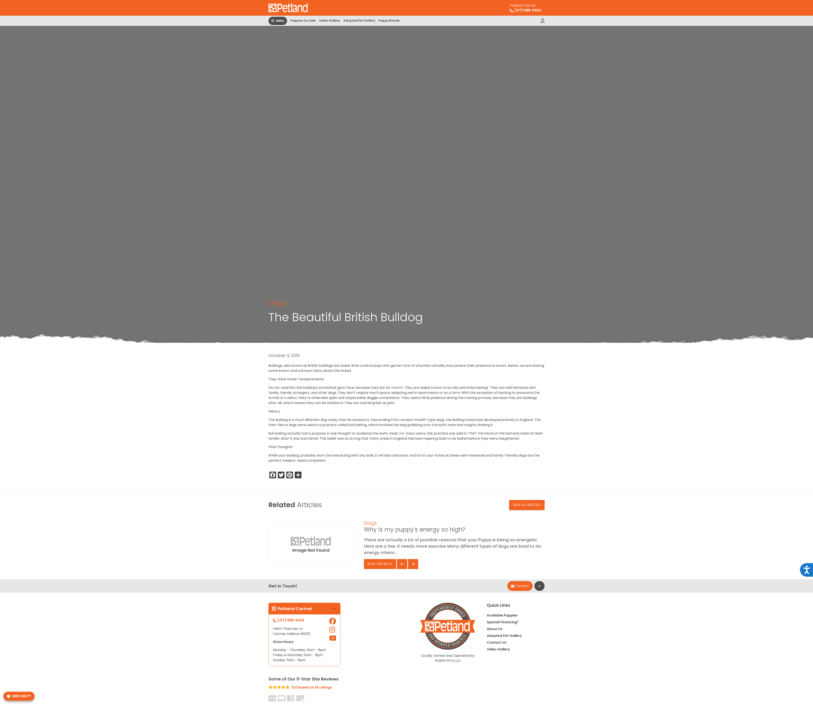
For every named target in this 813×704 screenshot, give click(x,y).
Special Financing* (503, 622)
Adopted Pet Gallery (359, 20)
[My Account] (543, 21)
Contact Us (496, 642)
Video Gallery (329, 20)
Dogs (277, 303)
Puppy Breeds (389, 20)
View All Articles (527, 504)
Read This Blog (380, 563)
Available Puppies (502, 615)
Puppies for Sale (303, 20)
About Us (494, 628)
